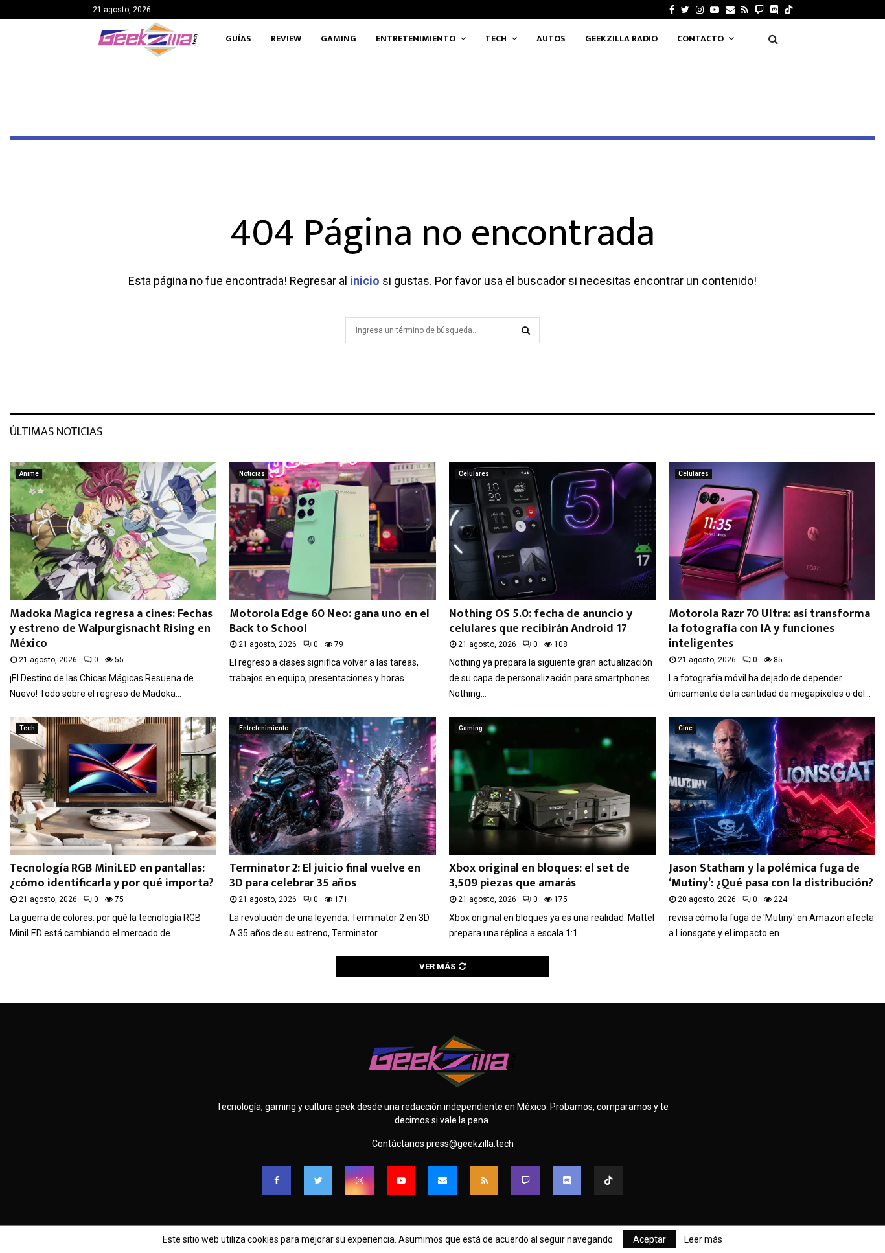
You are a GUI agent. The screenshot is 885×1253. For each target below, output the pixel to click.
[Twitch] (525, 1180)
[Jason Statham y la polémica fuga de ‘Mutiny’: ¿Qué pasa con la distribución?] (772, 786)
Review (286, 38)
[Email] (442, 1180)
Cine (685, 728)
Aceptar (649, 1239)
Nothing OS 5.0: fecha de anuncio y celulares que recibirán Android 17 (540, 621)
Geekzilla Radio (621, 38)
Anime (29, 473)
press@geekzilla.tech (470, 1143)
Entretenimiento (415, 38)
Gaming (338, 38)
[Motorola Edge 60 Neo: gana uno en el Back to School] (332, 531)
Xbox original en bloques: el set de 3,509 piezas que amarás (539, 876)
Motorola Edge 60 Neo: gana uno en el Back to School (329, 621)
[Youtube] (401, 1180)
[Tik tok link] (788, 9)
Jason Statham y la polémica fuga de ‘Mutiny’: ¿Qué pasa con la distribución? (771, 876)
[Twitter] (318, 1180)
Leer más (703, 1239)
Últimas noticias (56, 432)
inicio (365, 281)
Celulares (474, 473)
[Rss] (484, 1180)
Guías (238, 38)
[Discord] (774, 9)
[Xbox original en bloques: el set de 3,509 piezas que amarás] (552, 786)
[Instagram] (359, 1180)
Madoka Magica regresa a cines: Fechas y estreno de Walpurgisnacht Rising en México (111, 629)
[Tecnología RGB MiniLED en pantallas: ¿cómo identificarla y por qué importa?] (113, 786)
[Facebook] (276, 1180)
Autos (551, 38)
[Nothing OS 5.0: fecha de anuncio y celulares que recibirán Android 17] (552, 531)
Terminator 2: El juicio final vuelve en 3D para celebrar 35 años (324, 876)
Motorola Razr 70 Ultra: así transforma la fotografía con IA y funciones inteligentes (769, 629)
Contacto (700, 38)
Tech (496, 38)
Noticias (252, 473)
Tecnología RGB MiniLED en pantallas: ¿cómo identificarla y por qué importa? (112, 876)
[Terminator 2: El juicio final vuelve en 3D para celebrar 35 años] (332, 786)
